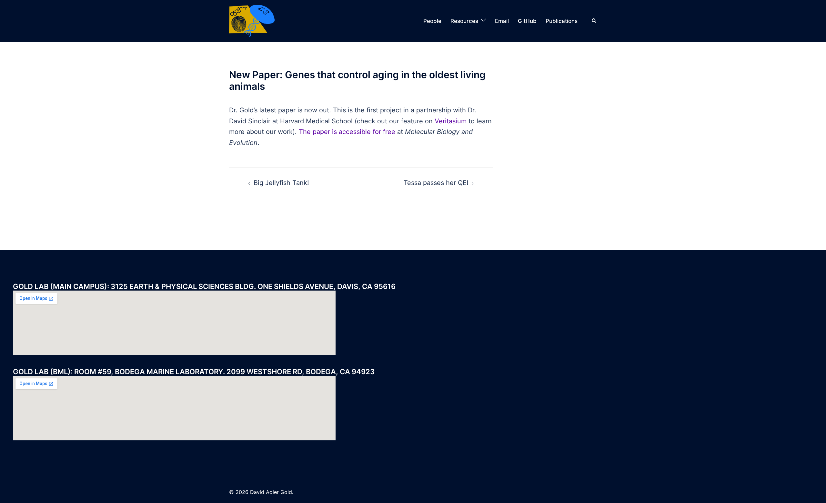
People (432, 21)
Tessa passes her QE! (436, 183)
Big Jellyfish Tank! (281, 183)
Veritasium (451, 121)
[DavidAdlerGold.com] (252, 20)
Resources (464, 21)
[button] (594, 21)
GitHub (527, 21)
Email (502, 21)
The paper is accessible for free (347, 132)
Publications (562, 21)
